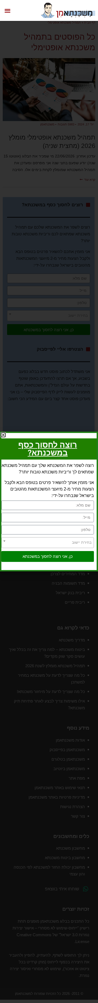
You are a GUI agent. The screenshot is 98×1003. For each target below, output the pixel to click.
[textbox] (48, 542)
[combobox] (47, 542)
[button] (7, 10)
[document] (49, 501)
